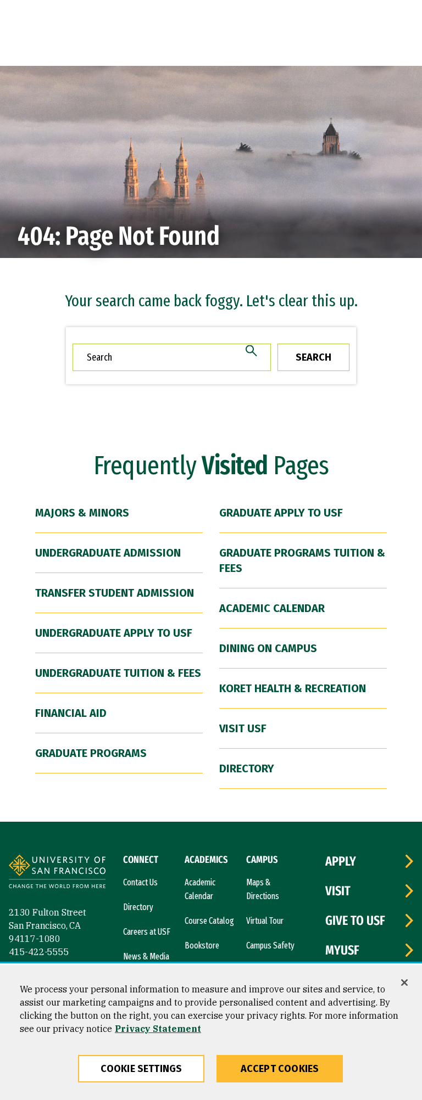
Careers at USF (146, 932)
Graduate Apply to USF (281, 512)
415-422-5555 (39, 951)
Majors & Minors (82, 512)
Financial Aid (71, 713)
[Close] (404, 982)
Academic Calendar (272, 608)
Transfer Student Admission (114, 592)
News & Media (146, 956)
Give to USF (355, 920)
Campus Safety (270, 945)
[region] (211, 1032)
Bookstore (202, 945)
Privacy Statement (158, 1028)
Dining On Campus (268, 648)
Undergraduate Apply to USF (113, 632)
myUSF (342, 950)
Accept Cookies (280, 1069)
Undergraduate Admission (108, 552)
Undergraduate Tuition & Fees (118, 673)
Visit (338, 890)
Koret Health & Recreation (292, 688)
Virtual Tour (265, 921)
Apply (340, 861)
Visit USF (242, 728)
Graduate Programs (91, 753)
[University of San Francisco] (57, 873)
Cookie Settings (141, 1069)
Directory (246, 768)
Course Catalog (209, 921)
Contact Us (140, 882)
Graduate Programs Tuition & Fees (302, 560)
